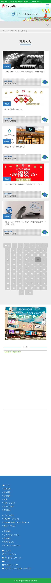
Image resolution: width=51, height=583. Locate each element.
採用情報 (6, 538)
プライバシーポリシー (11, 545)
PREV (7, 245)
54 (38, 278)
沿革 (5, 499)
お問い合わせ (8, 541)
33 (38, 264)
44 (20, 274)
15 (14, 255)
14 (8, 255)
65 (20, 288)
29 (14, 264)
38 (26, 269)
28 (8, 264)
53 (32, 278)
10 (26, 250)
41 (44, 269)
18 (32, 255)
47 (38, 274)
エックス (7, 550)
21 (8, 259)
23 (20, 259)
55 (44, 278)
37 (20, 269)
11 (32, 250)
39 (32, 269)
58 (20, 283)
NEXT (29, 293)
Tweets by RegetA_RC (12, 352)
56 (8, 283)
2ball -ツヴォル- (9, 526)
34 (44, 264)
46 (32, 274)
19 (38, 255)
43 (14, 274)
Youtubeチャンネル (11, 565)
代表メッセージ (9, 503)
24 (26, 259)
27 (44, 259)
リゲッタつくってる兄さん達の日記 (17, 568)
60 (32, 283)
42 (8, 274)
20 (44, 255)
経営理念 (6, 492)
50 (14, 278)
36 (14, 269)
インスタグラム (10, 554)
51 (20, 278)
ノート (6, 561)
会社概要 (6, 495)
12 (38, 250)
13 (44, 250)
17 (26, 255)
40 (38, 269)
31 (26, 264)
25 (32, 259)
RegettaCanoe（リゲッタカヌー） (16, 522)
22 (14, 259)
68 (38, 288)
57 (14, 283)
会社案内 (6, 488)
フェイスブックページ (12, 557)
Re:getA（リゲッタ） (11, 518)
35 (8, 269)
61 (38, 283)
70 (22, 293)
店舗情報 (6, 531)
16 (20, 255)
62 (44, 283)
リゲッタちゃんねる (12, 31)
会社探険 (6, 510)
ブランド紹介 (8, 515)
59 (26, 283)
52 (26, 278)
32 (32, 264)
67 (32, 288)
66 (26, 288)
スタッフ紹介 (8, 506)
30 (20, 264)
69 (44, 288)
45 (26, 274)
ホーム (6, 485)
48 (44, 274)
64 (14, 288)
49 (8, 278)
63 (8, 288)
